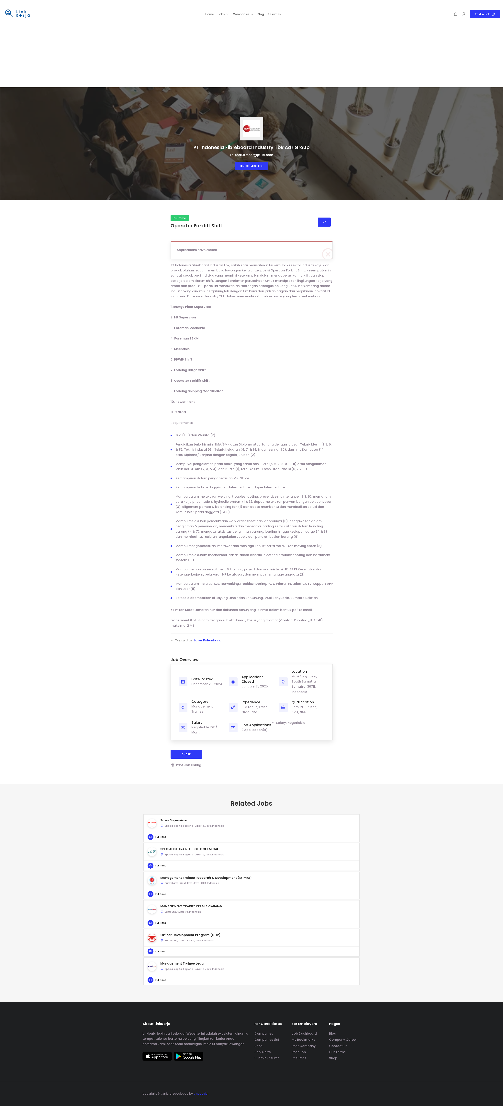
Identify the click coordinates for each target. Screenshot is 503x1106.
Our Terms (337, 1052)
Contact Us (338, 1046)
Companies (263, 1033)
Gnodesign (201, 1094)
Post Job (299, 1052)
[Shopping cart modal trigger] (455, 14)
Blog (332, 1033)
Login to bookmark (324, 222)
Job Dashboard (304, 1033)
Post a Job (482, 14)
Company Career (343, 1039)
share (186, 754)
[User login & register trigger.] (464, 14)
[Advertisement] (251, 57)
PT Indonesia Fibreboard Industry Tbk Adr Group (251, 147)
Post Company (304, 1046)
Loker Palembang (207, 640)
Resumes (299, 1058)
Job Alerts (262, 1052)
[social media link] (357, 1093)
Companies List (266, 1039)
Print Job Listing (188, 765)
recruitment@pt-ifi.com (253, 155)
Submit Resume (266, 1058)
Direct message (251, 166)
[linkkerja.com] (17, 14)
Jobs (258, 1046)
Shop (333, 1058)
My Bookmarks (303, 1039)
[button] (223, 14)
